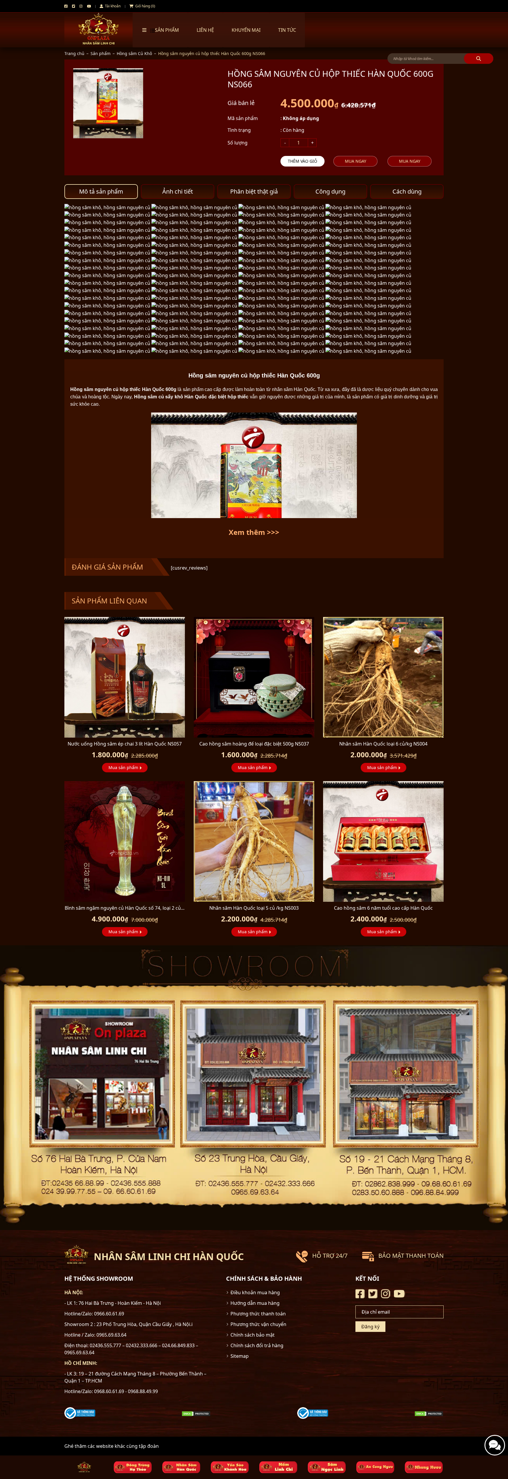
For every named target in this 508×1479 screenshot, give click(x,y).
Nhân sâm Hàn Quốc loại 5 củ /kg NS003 (254, 908)
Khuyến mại (246, 30)
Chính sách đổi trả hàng (256, 1345)
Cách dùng (407, 191)
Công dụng (330, 191)
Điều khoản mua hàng (255, 1292)
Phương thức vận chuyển (258, 1324)
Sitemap (239, 1356)
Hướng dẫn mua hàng (255, 1303)
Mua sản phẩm (123, 767)
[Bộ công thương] (79, 1413)
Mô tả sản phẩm (101, 191)
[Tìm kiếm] (478, 58)
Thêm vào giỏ (302, 161)
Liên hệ (205, 30)
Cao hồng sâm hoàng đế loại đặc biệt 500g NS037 (254, 744)
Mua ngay (355, 161)
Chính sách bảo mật (252, 1335)
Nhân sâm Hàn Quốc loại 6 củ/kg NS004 (383, 744)
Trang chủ (74, 53)
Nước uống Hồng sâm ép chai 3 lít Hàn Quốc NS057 (125, 744)
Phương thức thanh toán (258, 1313)
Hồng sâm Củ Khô (134, 53)
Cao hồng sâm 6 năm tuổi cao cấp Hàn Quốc (383, 908)
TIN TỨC (287, 30)
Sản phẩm (101, 53)
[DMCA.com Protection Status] (196, 1413)
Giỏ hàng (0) (144, 6)
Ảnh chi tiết (177, 191)
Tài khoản (112, 6)
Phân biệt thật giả (254, 191)
